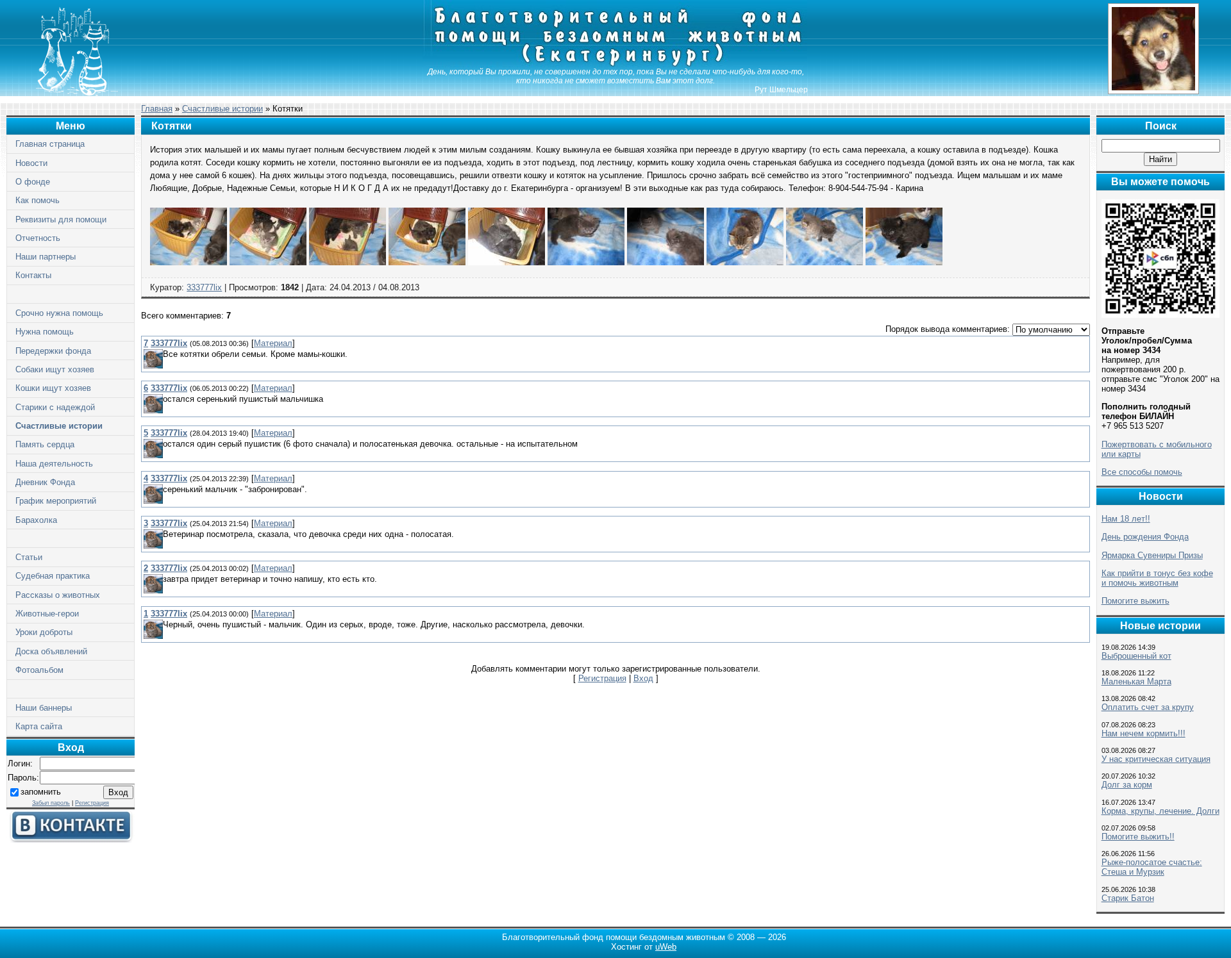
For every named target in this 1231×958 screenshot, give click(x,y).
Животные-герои (47, 613)
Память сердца (44, 444)
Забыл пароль (51, 803)
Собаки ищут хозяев (54, 369)
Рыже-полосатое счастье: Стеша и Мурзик (1151, 867)
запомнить (41, 792)
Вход (643, 678)
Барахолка (36, 520)
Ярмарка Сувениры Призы (1152, 555)
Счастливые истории (59, 426)
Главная (156, 108)
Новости (31, 163)
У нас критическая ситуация (1155, 759)
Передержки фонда (53, 351)
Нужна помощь (44, 331)
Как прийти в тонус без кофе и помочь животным (1157, 578)
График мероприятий (55, 501)
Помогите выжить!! (1138, 836)
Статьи (28, 557)
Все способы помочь (1141, 472)
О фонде (32, 181)
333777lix (204, 287)
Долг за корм (1126, 784)
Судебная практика (52, 576)
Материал (273, 343)
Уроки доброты (43, 632)
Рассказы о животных (57, 595)
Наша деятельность (54, 463)
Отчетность (37, 238)
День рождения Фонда (1145, 536)
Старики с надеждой (55, 407)
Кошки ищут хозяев (53, 388)
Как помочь (37, 200)
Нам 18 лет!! (1125, 519)
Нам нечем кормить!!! (1143, 733)
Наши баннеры (43, 708)
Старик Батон (1127, 898)
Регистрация (92, 803)
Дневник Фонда (45, 482)
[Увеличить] (188, 262)
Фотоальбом (39, 670)
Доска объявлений (51, 651)
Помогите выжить (1135, 601)
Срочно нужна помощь (59, 313)
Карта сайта (38, 726)
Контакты (33, 275)
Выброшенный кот (1136, 656)
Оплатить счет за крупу (1147, 707)
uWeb (665, 947)
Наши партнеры (45, 256)
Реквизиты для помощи (60, 219)
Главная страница (50, 144)
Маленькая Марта (1136, 681)
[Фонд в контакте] (70, 840)
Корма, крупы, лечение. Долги (1160, 811)
